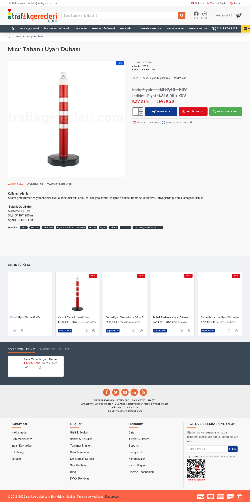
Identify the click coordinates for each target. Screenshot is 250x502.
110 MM (125, 227)
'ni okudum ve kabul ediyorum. (213, 457)
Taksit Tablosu (59, 184)
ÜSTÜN (145, 66)
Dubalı (92, 227)
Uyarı (23, 227)
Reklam (35, 227)
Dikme (113, 227)
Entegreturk (112, 496)
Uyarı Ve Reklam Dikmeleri (71, 227)
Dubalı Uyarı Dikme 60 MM (148, 227)
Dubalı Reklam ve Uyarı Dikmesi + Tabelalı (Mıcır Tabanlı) (221, 317)
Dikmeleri (48, 227)
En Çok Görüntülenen (55, 349)
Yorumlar (35, 184)
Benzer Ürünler (20, 264)
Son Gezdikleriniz (21, 349)
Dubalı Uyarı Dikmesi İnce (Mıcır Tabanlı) (126, 317)
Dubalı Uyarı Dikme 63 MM (25, 317)
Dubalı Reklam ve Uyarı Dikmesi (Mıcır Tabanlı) (173, 317)
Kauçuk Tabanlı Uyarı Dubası (74, 317)
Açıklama (15, 184)
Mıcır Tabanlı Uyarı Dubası (41, 359)
